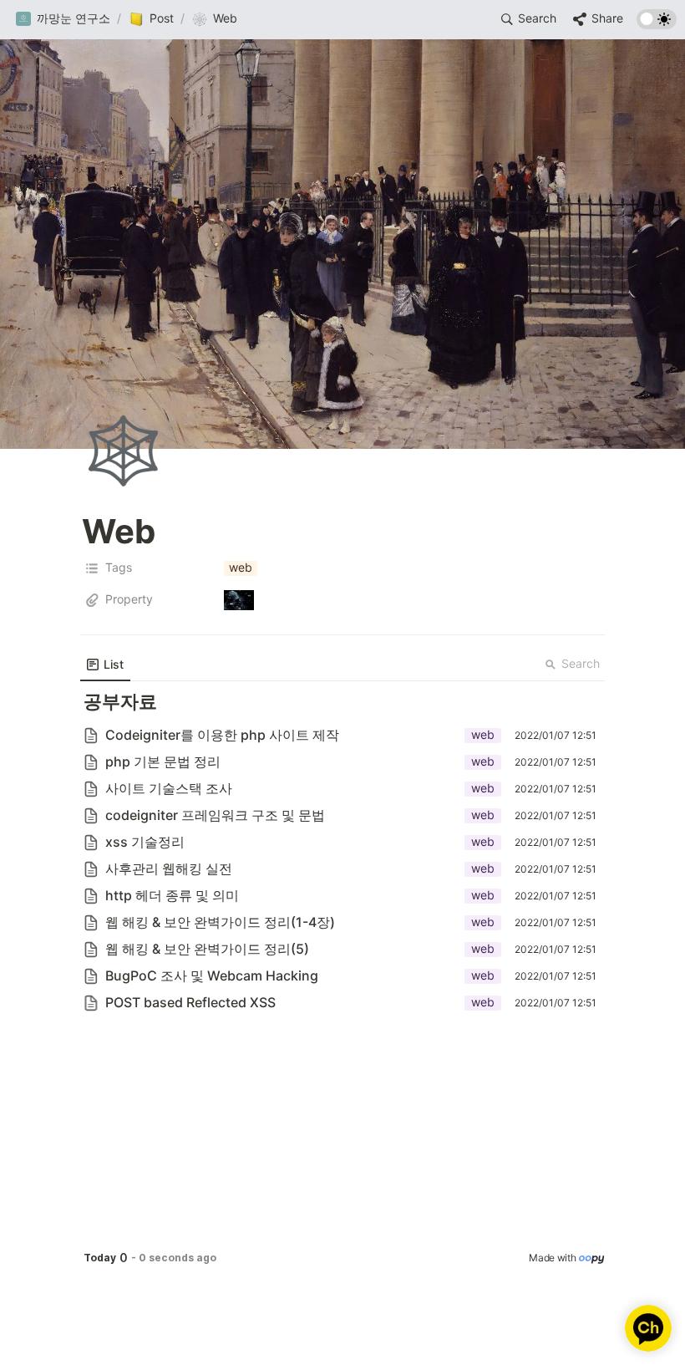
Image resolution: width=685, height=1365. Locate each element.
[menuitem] (105, 664)
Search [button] (580, 663)
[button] (62, 19)
